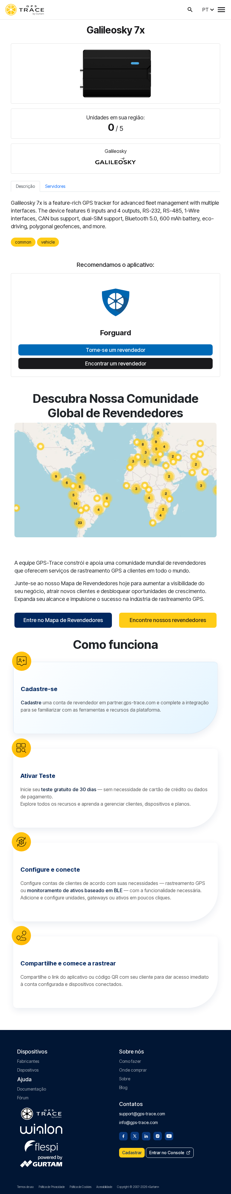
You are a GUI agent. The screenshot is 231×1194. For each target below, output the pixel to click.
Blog (123, 1087)
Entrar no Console (166, 1152)
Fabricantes (28, 1061)
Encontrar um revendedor (115, 364)
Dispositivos (27, 1069)
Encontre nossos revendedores (168, 620)
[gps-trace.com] (25, 10)
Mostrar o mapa (115, 480)
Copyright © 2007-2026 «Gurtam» (138, 1187)
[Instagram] (157, 1135)
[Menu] (221, 9)
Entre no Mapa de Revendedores (63, 620)
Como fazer (130, 1061)
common (23, 242)
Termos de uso (25, 1187)
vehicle (48, 242)
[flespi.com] (41, 1145)
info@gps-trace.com (138, 1122)
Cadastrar (132, 1152)
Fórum (23, 1097)
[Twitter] (135, 1135)
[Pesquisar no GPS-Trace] (190, 10)
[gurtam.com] (41, 1129)
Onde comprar (133, 1069)
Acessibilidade (104, 1187)
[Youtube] (169, 1135)
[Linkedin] (146, 1135)
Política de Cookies (80, 1187)
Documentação (31, 1088)
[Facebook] (123, 1135)
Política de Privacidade (51, 1187)
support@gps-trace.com (142, 1113)
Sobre (124, 1078)
